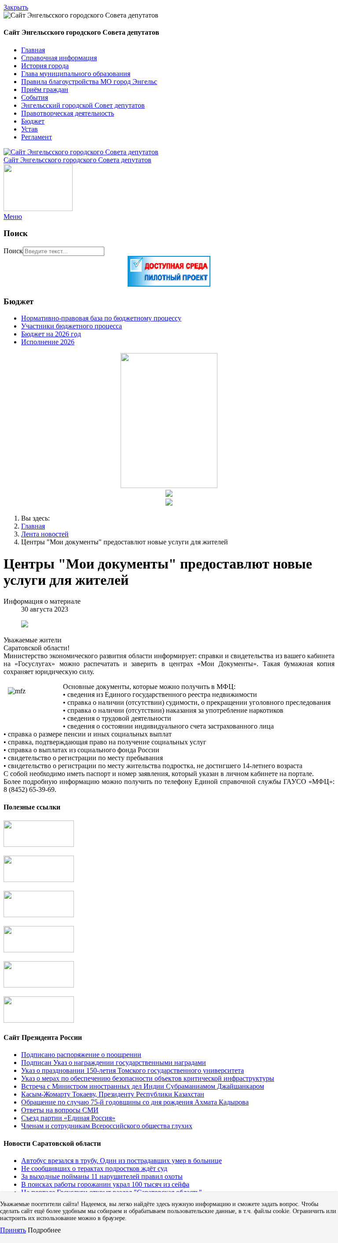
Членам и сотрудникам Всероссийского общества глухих (106, 1126)
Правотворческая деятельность (67, 113)
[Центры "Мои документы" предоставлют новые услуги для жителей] (24, 625)
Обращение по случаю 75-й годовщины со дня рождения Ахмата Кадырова (135, 1102)
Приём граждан (44, 89)
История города (45, 65)
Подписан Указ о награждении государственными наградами (113, 1062)
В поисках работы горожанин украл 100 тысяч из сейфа (105, 1184)
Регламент (36, 137)
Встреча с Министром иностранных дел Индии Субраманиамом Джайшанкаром (142, 1086)
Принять (13, 1230)
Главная (33, 50)
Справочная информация (59, 58)
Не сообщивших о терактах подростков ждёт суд (94, 1168)
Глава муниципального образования (75, 73)
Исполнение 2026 (47, 342)
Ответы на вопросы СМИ (60, 1110)
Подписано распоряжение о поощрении (81, 1054)
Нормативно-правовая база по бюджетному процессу (101, 318)
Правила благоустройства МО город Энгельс (89, 81)
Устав (29, 129)
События (34, 97)
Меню (13, 216)
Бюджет (32, 121)
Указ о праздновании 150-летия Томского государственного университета (132, 1070)
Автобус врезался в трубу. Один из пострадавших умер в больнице (121, 1160)
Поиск (13, 251)
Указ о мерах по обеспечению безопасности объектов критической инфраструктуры (147, 1078)
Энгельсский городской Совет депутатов (83, 105)
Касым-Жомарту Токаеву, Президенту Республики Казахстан (112, 1094)
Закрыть (16, 7)
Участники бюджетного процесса (71, 326)
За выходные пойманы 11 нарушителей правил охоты (102, 1176)
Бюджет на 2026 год (51, 334)
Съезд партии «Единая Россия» (68, 1118)
